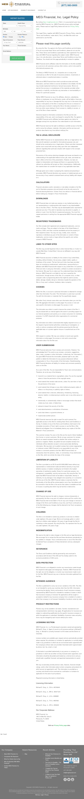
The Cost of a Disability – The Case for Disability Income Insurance (53, 764)
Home (4, 10)
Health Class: (21, 23)
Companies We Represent (11, 756)
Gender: (5, 34)
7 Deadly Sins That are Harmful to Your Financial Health (52, 770)
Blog (26, 754)
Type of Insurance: (8, 40)
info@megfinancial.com (69, 772)
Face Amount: (21, 40)
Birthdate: (5, 29)
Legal (42, 795)
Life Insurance (13, 10)
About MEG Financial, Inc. (11, 754)
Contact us (42, 10)
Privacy (47, 795)
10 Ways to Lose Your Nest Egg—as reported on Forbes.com (52, 776)
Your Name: (6, 45)
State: (4, 23)
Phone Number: (22, 45)
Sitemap (37, 795)
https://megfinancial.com (50, 22)
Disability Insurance (28, 10)
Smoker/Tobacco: (22, 34)
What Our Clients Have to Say (12, 759)
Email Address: (7, 51)
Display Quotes (17, 58)
